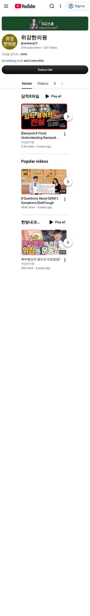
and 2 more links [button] (34, 60)
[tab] (27, 83)
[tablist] (45, 83)
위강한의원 (27, 142)
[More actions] (65, 134)
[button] (62, 83)
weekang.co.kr (14, 60)
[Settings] (60, 6)
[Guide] (6, 6)
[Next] (68, 116)
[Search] (51, 6)
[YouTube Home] (24, 6)
